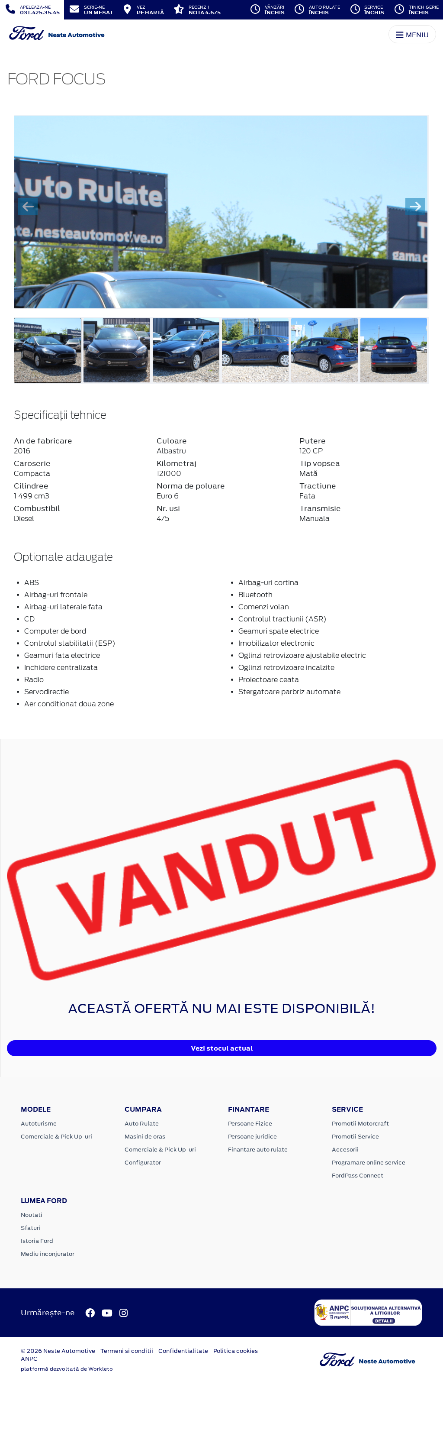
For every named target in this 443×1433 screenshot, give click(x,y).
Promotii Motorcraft (360, 1123)
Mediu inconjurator (47, 1254)
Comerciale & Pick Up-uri (56, 1136)
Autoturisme (39, 1123)
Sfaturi (31, 1228)
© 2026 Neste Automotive (58, 1351)
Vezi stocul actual (222, 1048)
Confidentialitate (183, 1351)
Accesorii (345, 1149)
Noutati (31, 1215)
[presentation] (28, 206)
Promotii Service (355, 1136)
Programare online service (368, 1162)
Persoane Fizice (250, 1123)
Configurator (143, 1162)
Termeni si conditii (126, 1351)
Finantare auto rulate (258, 1149)
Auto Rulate (142, 1123)
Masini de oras (145, 1136)
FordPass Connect (357, 1175)
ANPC (29, 1359)
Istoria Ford (37, 1241)
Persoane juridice (252, 1136)
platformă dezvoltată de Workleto (67, 1368)
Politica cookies (235, 1351)
